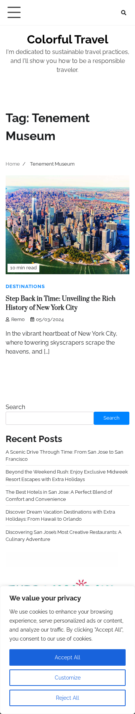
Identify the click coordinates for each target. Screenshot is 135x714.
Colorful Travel (67, 39)
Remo (18, 319)
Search (15, 407)
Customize (68, 678)
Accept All (67, 657)
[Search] (123, 12)
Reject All (67, 698)
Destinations (25, 286)
